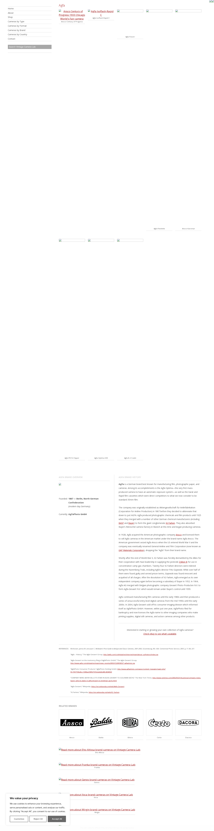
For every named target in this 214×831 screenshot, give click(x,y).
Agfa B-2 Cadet (130, 458)
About (11, 12)
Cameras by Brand (16, 30)
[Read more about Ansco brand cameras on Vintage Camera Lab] (72, 734)
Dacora (188, 737)
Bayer (131, 523)
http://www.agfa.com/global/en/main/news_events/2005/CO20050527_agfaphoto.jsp (102, 663)
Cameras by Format (17, 25)
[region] (38, 809)
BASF (121, 523)
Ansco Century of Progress (72, 21)
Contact (11, 38)
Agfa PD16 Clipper (72, 458)
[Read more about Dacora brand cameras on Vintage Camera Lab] (188, 734)
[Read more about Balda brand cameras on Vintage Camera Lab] (101, 734)
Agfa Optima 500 (101, 458)
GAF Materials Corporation (131, 550)
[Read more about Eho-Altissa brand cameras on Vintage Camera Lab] (99, 749)
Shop (10, 17)
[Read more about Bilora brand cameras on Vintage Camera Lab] (130, 734)
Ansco (179, 534)
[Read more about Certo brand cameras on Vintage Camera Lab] (159, 734)
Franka (97, 767)
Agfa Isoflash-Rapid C (101, 18)
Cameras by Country (17, 34)
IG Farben (170, 523)
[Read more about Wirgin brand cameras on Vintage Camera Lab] (97, 809)
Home (11, 8)
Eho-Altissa (99, 752)
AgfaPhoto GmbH (77, 514)
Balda (101, 737)
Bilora (130, 737)
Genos (96, 782)
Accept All (57, 819)
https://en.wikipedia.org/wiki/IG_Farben (104, 692)
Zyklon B (183, 561)
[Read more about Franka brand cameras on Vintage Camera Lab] (97, 764)
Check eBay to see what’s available (159, 633)
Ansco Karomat (188, 228)
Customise (19, 819)
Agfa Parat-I (130, 37)
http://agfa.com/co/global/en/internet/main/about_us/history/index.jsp (130, 654)
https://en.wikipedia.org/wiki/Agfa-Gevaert (107, 686)
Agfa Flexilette (159, 228)
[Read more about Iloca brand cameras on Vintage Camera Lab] (96, 794)
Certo (159, 737)
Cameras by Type (16, 21)
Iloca (96, 797)
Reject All (38, 819)
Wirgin (97, 812)
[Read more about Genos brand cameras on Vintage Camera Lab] (97, 779)
